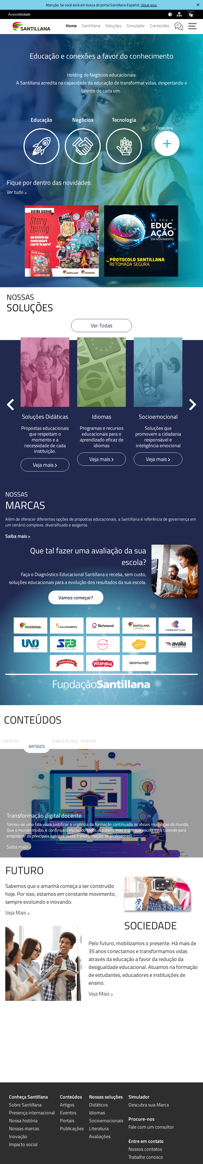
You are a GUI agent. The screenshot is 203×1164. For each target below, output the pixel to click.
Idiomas (97, 1112)
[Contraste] (170, 14)
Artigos (37, 746)
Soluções (113, 25)
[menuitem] (19, 14)
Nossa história (23, 1120)
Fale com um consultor (151, 1126)
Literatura (99, 1128)
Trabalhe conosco (145, 1157)
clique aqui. (149, 5)
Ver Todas (101, 325)
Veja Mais (99, 993)
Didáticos (98, 1104)
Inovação (18, 1136)
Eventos (10, 741)
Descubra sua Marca (148, 1104)
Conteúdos (159, 25)
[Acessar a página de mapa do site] (180, 14)
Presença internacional (32, 1112)
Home (71, 25)
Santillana (91, 25)
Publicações (65, 741)
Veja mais (44, 465)
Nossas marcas (24, 1128)
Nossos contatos (145, 1149)
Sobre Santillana (25, 1104)
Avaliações (99, 1136)
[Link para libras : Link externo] (191, 14)
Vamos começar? (75, 597)
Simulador (136, 25)
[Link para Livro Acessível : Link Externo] (37, 14)
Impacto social (23, 1144)
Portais (89, 741)
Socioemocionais (106, 1120)
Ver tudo (15, 192)
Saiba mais (16, 536)
